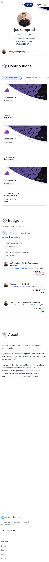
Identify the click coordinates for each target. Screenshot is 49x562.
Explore (4, 550)
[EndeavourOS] (6, 90)
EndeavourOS (28, 268)
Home (3, 546)
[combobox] (19, 530)
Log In (38, 5)
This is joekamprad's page (18, 51)
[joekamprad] (4, 51)
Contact (4, 558)
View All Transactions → (12, 237)
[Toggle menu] (45, 4)
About (3, 554)
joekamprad (17, 268)
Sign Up (29, 5)
